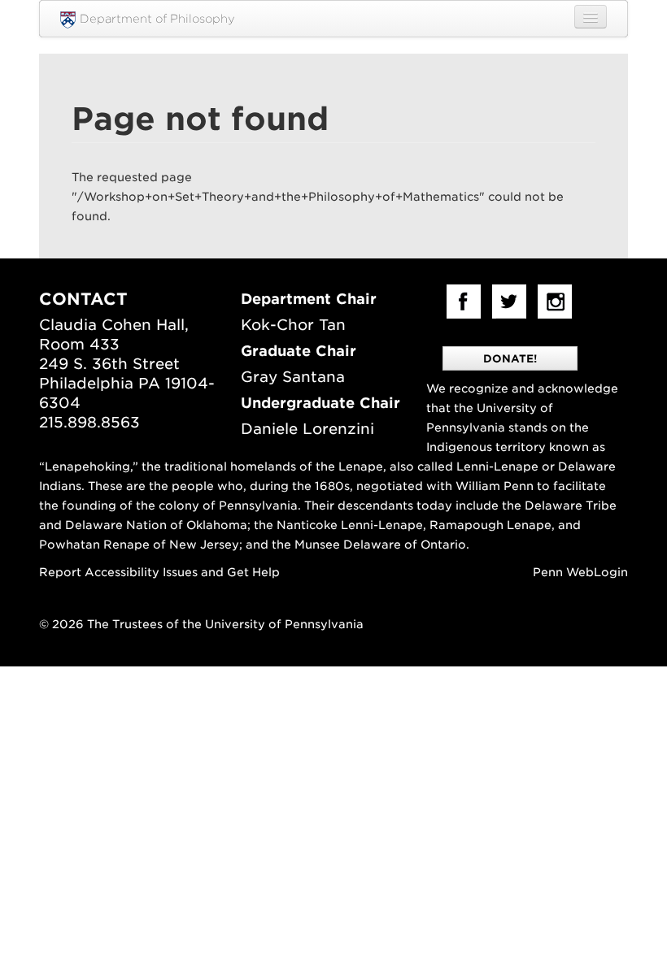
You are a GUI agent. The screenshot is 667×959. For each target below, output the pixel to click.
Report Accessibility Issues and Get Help (159, 572)
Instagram (555, 301)
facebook (464, 301)
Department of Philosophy (157, 18)
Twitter (509, 301)
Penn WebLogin (580, 572)
